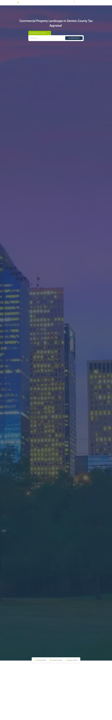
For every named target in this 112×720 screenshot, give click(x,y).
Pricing (68, 2)
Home (31, 2)
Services (42, 2)
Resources (60, 2)
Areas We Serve (51, 2)
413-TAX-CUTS (78, 3)
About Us (37, 2)
